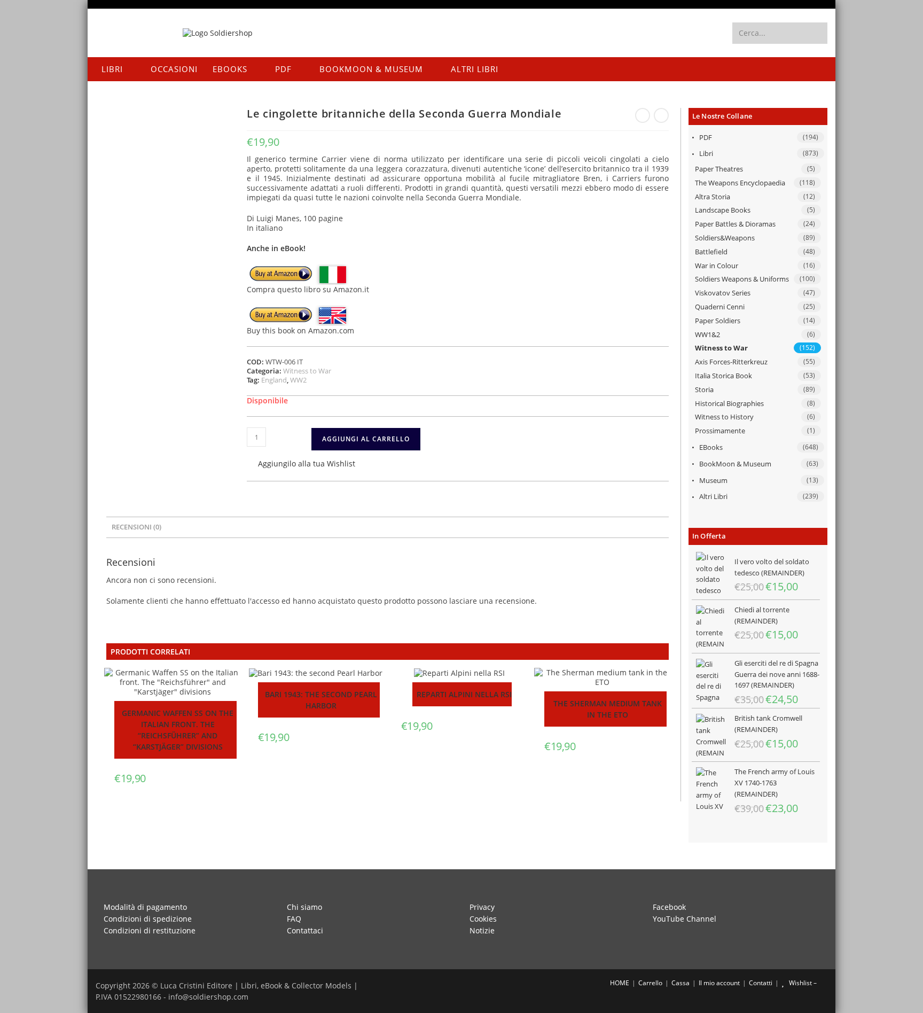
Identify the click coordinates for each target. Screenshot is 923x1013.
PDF (705, 137)
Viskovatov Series (722, 293)
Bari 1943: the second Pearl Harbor (321, 700)
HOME (618, 982)
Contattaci (305, 930)
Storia (704, 389)
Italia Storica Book (723, 375)
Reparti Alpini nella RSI (464, 694)
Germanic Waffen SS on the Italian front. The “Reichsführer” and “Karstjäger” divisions (177, 730)
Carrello (650, 982)
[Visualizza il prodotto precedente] (642, 115)
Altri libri (713, 496)
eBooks (711, 447)
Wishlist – (802, 982)
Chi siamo (304, 907)
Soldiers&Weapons (725, 238)
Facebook (669, 907)
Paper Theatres (719, 169)
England (274, 380)
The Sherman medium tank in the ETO (607, 709)
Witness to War (721, 348)
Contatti (760, 982)
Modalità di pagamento (145, 907)
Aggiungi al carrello (366, 438)
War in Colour (716, 265)
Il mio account (719, 982)
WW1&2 (707, 334)
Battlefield (711, 251)
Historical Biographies (729, 403)
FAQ (294, 919)
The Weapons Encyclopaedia (740, 183)
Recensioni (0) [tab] (136, 527)
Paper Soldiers (717, 320)
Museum (713, 480)
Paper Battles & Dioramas (735, 224)
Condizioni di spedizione (148, 919)
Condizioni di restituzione (149, 930)
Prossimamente (720, 430)
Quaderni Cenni (720, 306)
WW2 (298, 380)
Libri (706, 153)
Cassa (680, 982)
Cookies (483, 919)
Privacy (482, 907)
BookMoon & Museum (735, 464)
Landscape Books (722, 210)
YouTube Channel (684, 919)
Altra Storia (712, 196)
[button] (301, 464)
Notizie (482, 930)
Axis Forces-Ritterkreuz (731, 362)
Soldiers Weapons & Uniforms (742, 279)
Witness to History (724, 417)
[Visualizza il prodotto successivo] (661, 115)
